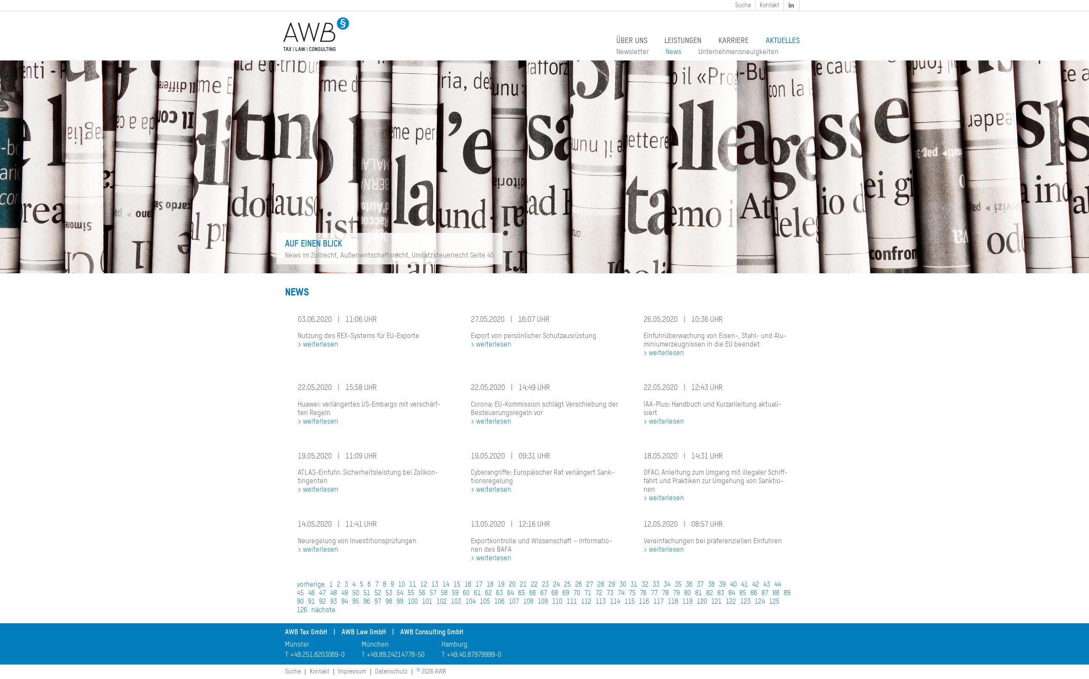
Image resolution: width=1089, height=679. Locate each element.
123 (745, 602)
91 (311, 602)
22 (534, 585)
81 (698, 593)
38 (711, 585)
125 (774, 602)
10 (401, 585)
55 (411, 593)
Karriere (733, 41)
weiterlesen (320, 344)
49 (344, 593)
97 (377, 602)
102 (441, 602)
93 (333, 602)
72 (599, 593)
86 (753, 593)
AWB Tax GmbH (306, 632)
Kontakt (769, 6)
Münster (297, 645)
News (673, 52)
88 (776, 593)
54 (399, 593)
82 (709, 593)
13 (434, 585)
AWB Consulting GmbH (431, 632)
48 (333, 593)
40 (733, 585)
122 (731, 602)
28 (600, 585)
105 (485, 602)
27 (589, 585)
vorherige (311, 585)
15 (456, 585)
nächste (323, 610)
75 (632, 593)
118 (673, 602)
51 (366, 593)
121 (716, 602)
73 (610, 593)
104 (470, 602)
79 (676, 593)
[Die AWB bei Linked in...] (792, 5)
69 (565, 593)
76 (643, 593)
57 (433, 593)
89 (787, 593)
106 (499, 602)
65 (521, 593)
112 (586, 602)
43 (766, 585)
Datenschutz (391, 672)
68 (554, 593)
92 (322, 602)
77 (654, 593)
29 (611, 585)
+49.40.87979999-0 (474, 655)
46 (311, 593)
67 (543, 593)
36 (689, 585)
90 (300, 602)
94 (344, 602)
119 (687, 602)
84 (731, 593)
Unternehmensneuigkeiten (738, 52)
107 (514, 602)
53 (388, 593)
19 (501, 585)
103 (456, 602)
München (375, 645)
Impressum (352, 672)
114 (615, 602)
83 (720, 593)
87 (764, 593)
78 (665, 593)
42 (755, 585)
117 (658, 602)
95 (355, 602)
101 (427, 602)
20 (512, 585)
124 (760, 602)
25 (567, 585)
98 (388, 602)
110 (557, 602)
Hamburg (455, 645)
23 (545, 585)
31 (633, 585)
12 (423, 585)
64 (510, 593)
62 (488, 593)
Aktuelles (783, 41)
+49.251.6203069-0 (317, 655)
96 (366, 602)
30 (622, 585)
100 (413, 602)
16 (468, 585)
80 (687, 593)
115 (629, 602)
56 (422, 593)
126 (302, 610)
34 (667, 585)
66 (532, 593)
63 (499, 593)
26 (578, 585)
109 (543, 602)
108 (528, 602)
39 (722, 585)
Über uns (631, 41)
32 (644, 585)
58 (444, 593)
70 (576, 593)
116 (644, 602)
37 (700, 585)
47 (322, 593)
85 (742, 593)
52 (377, 593)
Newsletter (632, 52)
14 (445, 585)
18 (490, 585)
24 (556, 585)
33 (656, 585)
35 (678, 585)
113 (601, 602)
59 (455, 593)
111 (572, 602)
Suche (743, 6)
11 (412, 585)
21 (523, 585)
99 (399, 602)
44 (777, 585)
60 (466, 593)
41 (744, 585)
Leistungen (682, 41)
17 (479, 585)
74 (621, 593)
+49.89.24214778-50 (396, 655)
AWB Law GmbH (364, 632)
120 (702, 602)
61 (477, 593)
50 (355, 593)
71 (587, 593)
